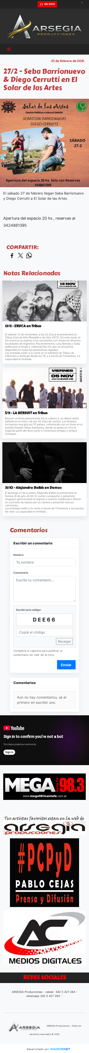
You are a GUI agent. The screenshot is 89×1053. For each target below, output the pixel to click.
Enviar (66, 665)
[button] (33, 4)
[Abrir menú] (8, 49)
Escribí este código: (28, 609)
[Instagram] (76, 4)
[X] (61, 4)
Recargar (64, 641)
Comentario (20, 572)
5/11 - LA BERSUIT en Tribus (26, 413)
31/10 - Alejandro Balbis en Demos (33, 488)
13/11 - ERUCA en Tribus (23, 326)
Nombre (18, 554)
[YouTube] (83, 4)
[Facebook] (68, 4)
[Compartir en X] (20, 255)
